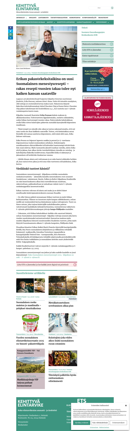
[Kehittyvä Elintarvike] (27, 10)
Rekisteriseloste (104, 427)
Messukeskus (38, 334)
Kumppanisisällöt (89, 18)
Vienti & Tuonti (21, 297)
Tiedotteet (19, 73)
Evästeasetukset (118, 423)
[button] (126, 406)
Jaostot (50, 22)
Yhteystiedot (101, 22)
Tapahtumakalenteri (59, 18)
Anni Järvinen (71, 297)
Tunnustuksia (20, 334)
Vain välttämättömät (100, 423)
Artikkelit (20, 18)
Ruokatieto (68, 334)
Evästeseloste (94, 427)
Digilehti (32, 18)
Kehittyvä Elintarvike (66, 22)
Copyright (71, 419)
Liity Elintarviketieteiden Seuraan (31, 22)
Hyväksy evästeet (81, 423)
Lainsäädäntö (53, 297)
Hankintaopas (74, 18)
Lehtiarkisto (43, 18)
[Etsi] (112, 7)
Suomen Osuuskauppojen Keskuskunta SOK (46, 73)
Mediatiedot (103, 18)
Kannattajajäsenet (84, 22)
